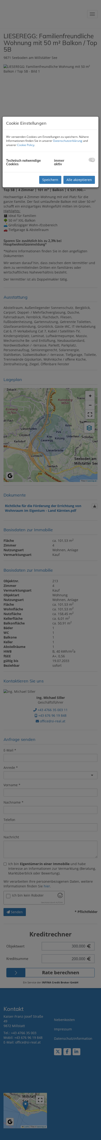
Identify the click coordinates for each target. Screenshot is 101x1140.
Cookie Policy (25, 145)
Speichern (50, 179)
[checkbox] (92, 160)
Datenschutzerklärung (67, 141)
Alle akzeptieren (79, 179)
